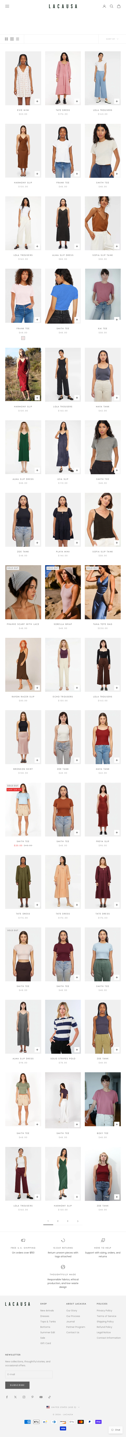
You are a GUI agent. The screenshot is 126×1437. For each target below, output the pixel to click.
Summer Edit (47, 1332)
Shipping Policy (105, 1321)
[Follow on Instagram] (24, 1397)
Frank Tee (63, 182)
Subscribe (17, 1385)
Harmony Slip (23, 182)
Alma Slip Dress (63, 255)
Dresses (44, 1316)
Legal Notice (104, 1332)
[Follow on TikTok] (49, 1397)
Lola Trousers (102, 110)
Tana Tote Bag (102, 624)
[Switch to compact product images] (17, 39)
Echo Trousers (63, 696)
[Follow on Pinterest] (32, 1397)
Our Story (71, 1310)
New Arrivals (47, 1310)
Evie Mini (23, 110)
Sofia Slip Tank (103, 255)
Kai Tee (102, 328)
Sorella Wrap (63, 624)
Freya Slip (103, 841)
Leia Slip (63, 479)
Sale (42, 1337)
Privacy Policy (104, 1310)
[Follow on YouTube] (41, 1397)
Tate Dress (63, 110)
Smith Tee (102, 182)
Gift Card (45, 1343)
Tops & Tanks (48, 1321)
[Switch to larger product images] (6, 39)
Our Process (73, 1316)
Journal (70, 1321)
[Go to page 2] (78, 1221)
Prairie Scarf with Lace (23, 624)
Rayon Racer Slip (23, 696)
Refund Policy (104, 1327)
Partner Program (75, 1327)
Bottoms (45, 1327)
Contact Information (109, 1337)
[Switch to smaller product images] (11, 39)
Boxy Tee (103, 1133)
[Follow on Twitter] (15, 1397)
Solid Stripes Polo (63, 1058)
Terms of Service (106, 1316)
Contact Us (72, 1332)
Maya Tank (103, 406)
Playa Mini (63, 551)
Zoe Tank (23, 551)
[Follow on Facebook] (7, 1397)
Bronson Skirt (23, 769)
